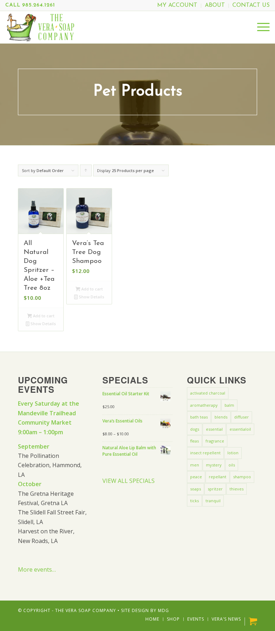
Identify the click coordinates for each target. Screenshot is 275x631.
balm (229, 405)
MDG (163, 610)
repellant (217, 476)
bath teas (199, 417)
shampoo (242, 476)
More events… (37, 569)
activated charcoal (207, 393)
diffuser (241, 417)
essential (214, 429)
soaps (195, 488)
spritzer (215, 488)
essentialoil (240, 429)
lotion (232, 452)
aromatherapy (204, 405)
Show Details (42, 323)
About (215, 5)
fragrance (215, 441)
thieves (236, 488)
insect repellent (205, 452)
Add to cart (43, 315)
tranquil (213, 500)
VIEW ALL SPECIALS (128, 481)
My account (177, 5)
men (194, 465)
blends (220, 417)
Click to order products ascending (86, 172)
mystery (214, 465)
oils (231, 465)
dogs (194, 429)
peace (196, 476)
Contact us (251, 5)
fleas (194, 441)
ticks (194, 500)
